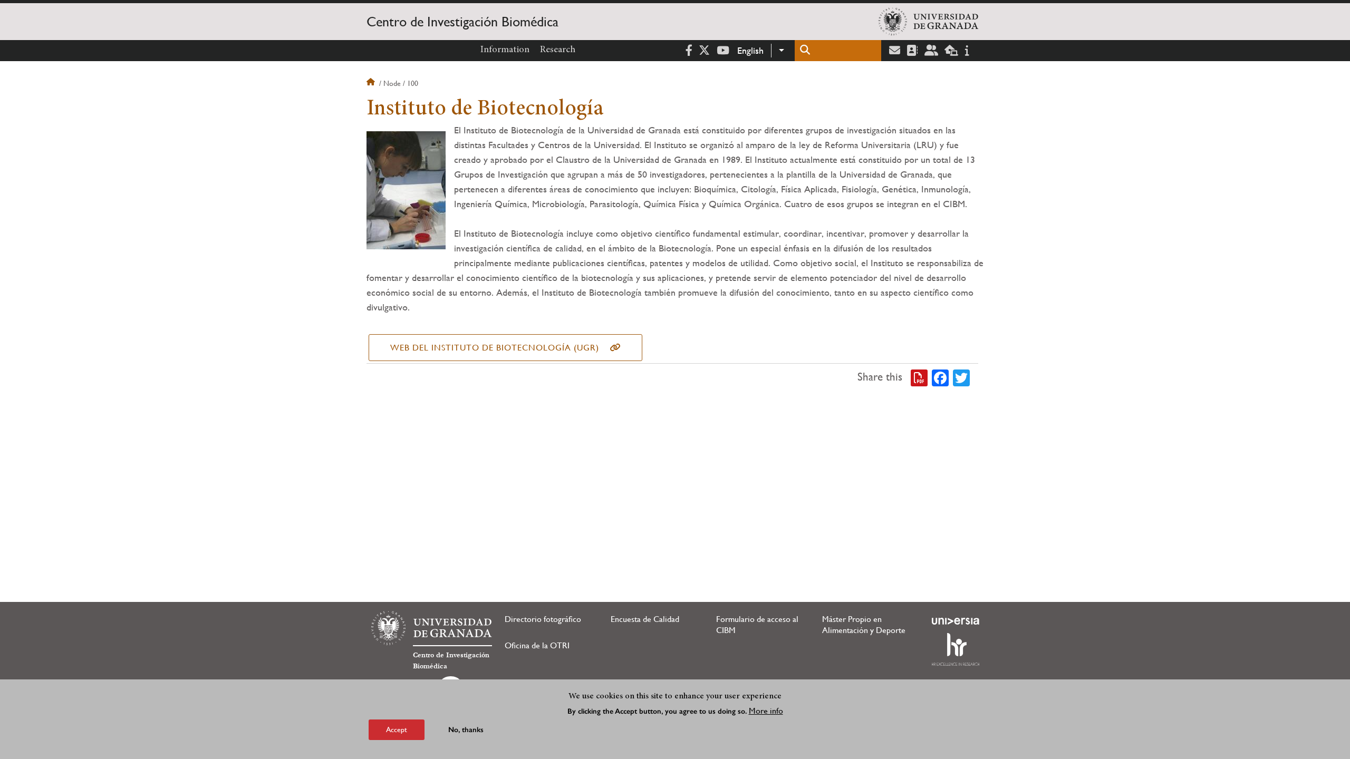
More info (766, 711)
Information (504, 50)
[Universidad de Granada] (928, 21)
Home (372, 83)
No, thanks (466, 729)
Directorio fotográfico (543, 619)
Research (557, 50)
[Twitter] (961, 377)
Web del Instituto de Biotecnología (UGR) (494, 348)
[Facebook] (940, 377)
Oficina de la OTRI (537, 645)
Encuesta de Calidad (645, 619)
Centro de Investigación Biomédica (462, 21)
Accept (396, 729)
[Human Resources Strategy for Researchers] (955, 649)
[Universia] (955, 621)
